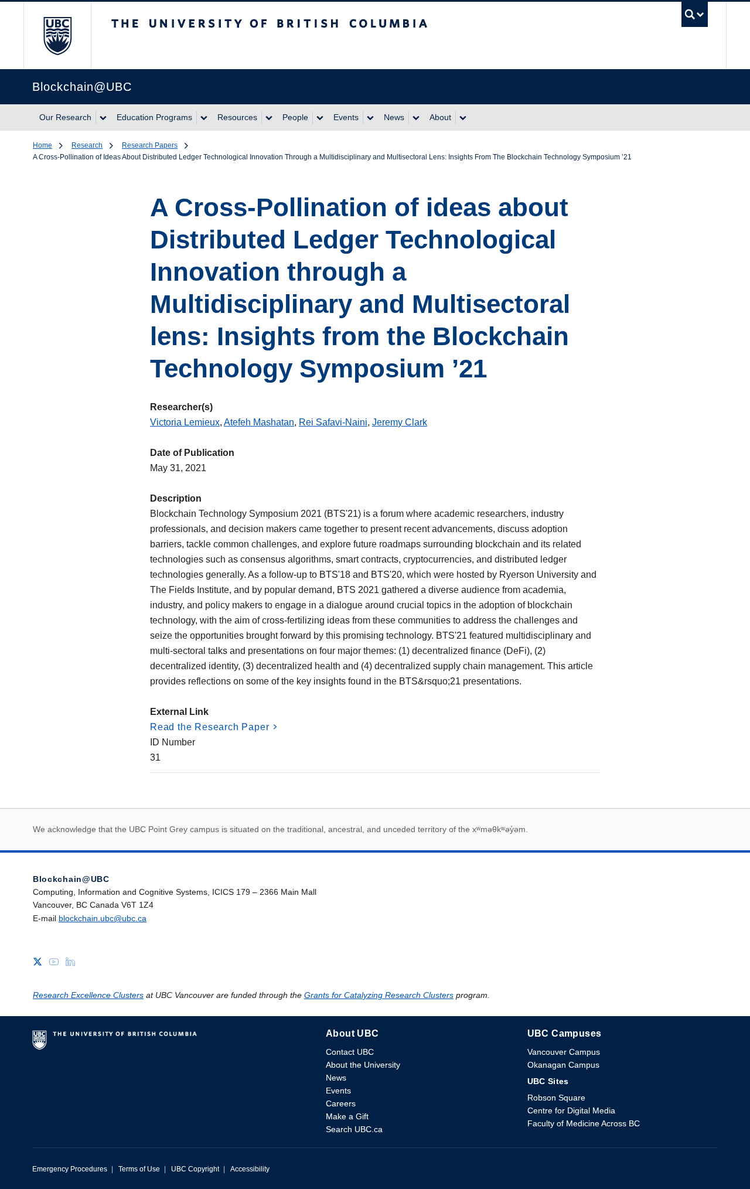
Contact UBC (350, 1052)
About (440, 117)
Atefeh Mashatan (259, 422)
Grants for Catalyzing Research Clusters (379, 995)
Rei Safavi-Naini (333, 422)
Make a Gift (347, 1116)
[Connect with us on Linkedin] (70, 961)
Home (42, 145)
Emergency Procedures (69, 1169)
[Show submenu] (103, 117)
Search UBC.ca (354, 1129)
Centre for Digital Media (571, 1110)
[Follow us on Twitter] (37, 961)
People (295, 117)
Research (87, 145)
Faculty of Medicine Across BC (583, 1123)
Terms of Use (139, 1169)
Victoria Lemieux (185, 422)
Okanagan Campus (563, 1064)
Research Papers (150, 145)
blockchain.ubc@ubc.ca (102, 918)
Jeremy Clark (399, 422)
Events (346, 117)
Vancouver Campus (563, 1052)
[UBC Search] (694, 17)
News (394, 117)
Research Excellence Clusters (88, 995)
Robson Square (556, 1097)
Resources (237, 117)
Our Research (65, 117)
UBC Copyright (195, 1169)
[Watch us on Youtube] (54, 961)
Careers (341, 1103)
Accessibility (250, 1169)
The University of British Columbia (57, 35)
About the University (363, 1064)
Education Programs (154, 117)
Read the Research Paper (209, 727)
